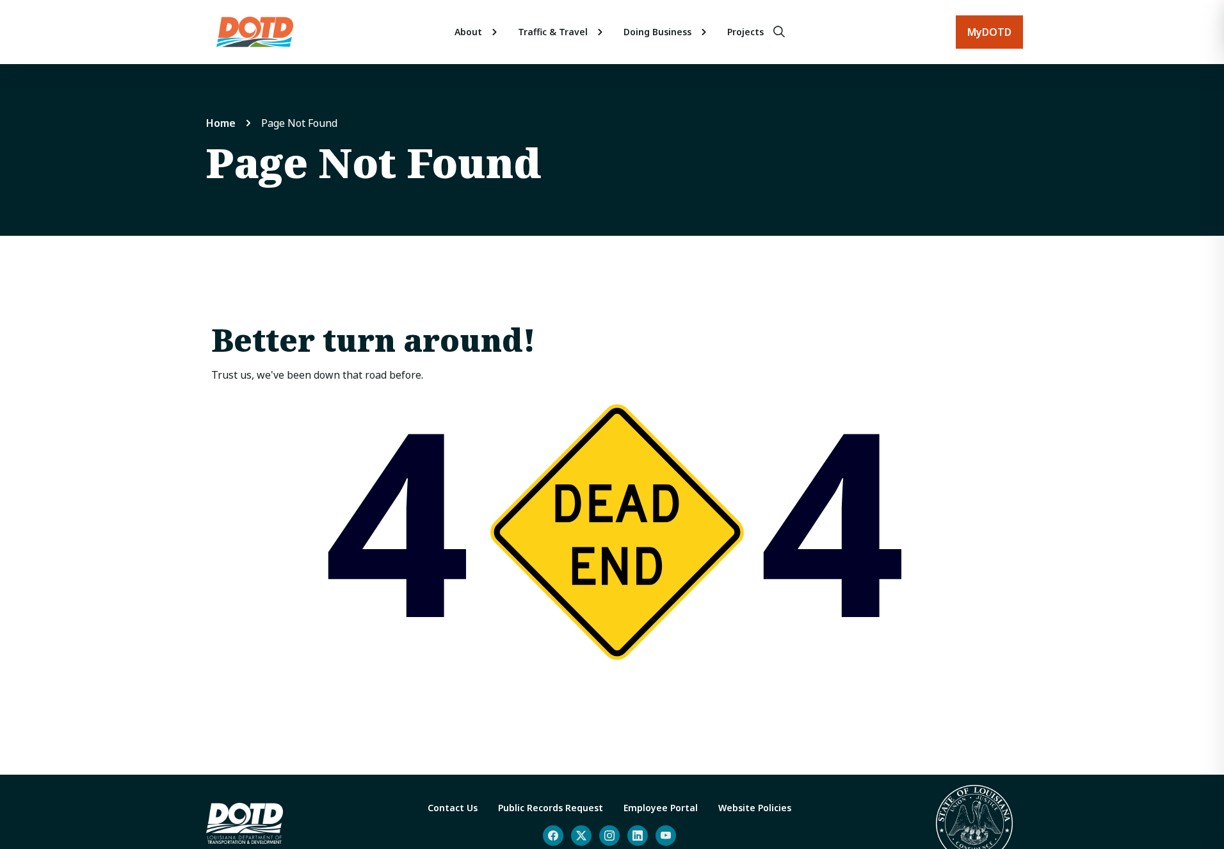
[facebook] (553, 835)
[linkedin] (637, 835)
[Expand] (495, 32)
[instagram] (609, 835)
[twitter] (581, 835)
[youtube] (666, 835)
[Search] (779, 32)
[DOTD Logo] (254, 32)
